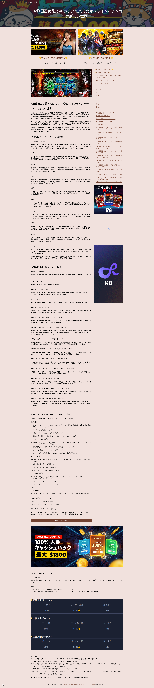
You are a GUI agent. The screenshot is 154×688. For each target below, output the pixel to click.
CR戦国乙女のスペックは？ (104, 122)
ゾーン (98, 101)
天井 (97, 86)
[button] (3, 685)
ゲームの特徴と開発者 (102, 83)
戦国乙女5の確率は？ (102, 125)
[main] (77, 13)
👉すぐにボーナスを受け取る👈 (104, 70)
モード (98, 98)
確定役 (98, 92)
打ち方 (98, 107)
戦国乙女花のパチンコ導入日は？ (106, 119)
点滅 (97, 95)
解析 (97, 104)
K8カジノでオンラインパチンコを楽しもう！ (109, 182)
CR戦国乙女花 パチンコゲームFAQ (105, 113)
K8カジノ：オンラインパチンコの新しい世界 (108, 174)
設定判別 (98, 89)
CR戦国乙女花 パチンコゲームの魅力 (106, 80)
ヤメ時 (98, 110)
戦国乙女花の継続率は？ (103, 116)
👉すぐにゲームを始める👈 (103, 72)
